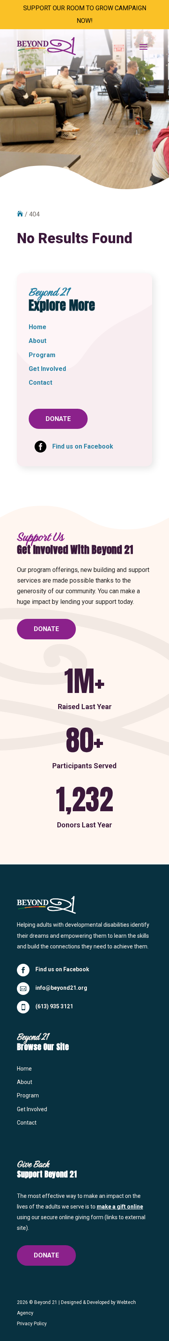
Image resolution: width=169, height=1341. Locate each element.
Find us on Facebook (62, 969)
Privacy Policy (32, 1323)
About (37, 341)
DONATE (58, 419)
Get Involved (47, 368)
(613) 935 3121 (54, 1006)
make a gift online (120, 1206)
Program (42, 355)
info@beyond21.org (61, 988)
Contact (40, 382)
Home (37, 327)
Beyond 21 (45, 1302)
